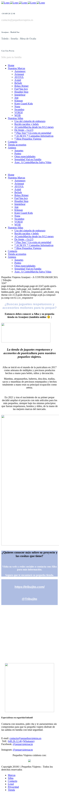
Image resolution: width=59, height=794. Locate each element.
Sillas (10, 778)
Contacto (12, 781)
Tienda (11, 789)
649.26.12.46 (15, 741)
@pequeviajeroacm (23, 744)
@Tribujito (29, 599)
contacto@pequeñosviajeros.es (25, 738)
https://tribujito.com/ (30, 587)
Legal (11, 784)
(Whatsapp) (28, 741)
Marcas (11, 775)
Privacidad (13, 787)
